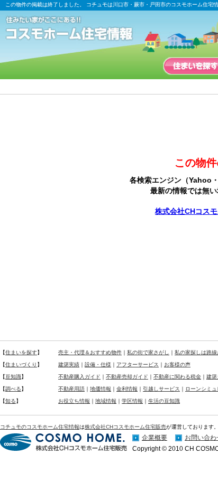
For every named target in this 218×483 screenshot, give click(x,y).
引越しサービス (161, 389)
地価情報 (100, 389)
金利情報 (127, 389)
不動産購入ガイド (79, 377)
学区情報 (132, 401)
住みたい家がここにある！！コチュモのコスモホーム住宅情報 (74, 29)
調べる (13, 389)
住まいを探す (21, 352)
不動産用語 (71, 389)
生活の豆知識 (164, 401)
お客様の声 (177, 364)
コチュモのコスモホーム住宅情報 (39, 427)
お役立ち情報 (74, 401)
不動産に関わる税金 (177, 377)
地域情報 (105, 401)
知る (10, 401)
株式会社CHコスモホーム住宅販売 (125, 427)
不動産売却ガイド (127, 377)
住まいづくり (21, 364)
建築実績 (68, 364)
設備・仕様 (98, 364)
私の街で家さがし (148, 352)
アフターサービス (137, 364)
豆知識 (13, 377)
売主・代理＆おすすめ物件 (90, 352)
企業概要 (154, 437)
